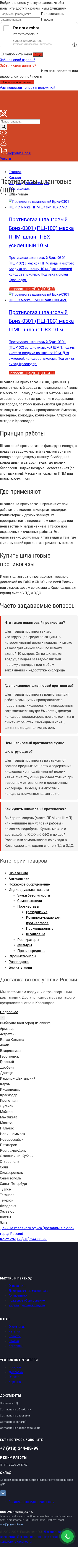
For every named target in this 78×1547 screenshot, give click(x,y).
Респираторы (28, 940)
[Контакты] (3, 136)
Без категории (20, 967)
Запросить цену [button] (21, 289)
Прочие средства (31, 951)
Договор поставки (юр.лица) (37, 1537)
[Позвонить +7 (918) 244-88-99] (67, 1536)
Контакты (8, 1239)
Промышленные (40, 928)
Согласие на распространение (20, 1427)
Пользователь (52, 14)
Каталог (14, 1331)
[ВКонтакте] (3, 1493)
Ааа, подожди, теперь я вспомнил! (27, 87)
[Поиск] (3, 127)
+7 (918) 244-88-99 (32, 1239)
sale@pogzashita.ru (11, 1524)
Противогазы (28, 906)
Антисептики (19, 879)
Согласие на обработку (15, 1409)
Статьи (14, 1341)
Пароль (47, 19)
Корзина (15, 1382)
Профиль (15, 1367)
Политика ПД (9, 1403)
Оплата (14, 1377)
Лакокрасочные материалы (28, 1290)
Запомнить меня (18, 54)
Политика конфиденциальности (32, 1501)
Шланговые (35, 934)
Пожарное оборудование (29, 884)
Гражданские (36, 912)
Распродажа (19, 962)
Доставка (16, 1372)
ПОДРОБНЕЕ (44, 289)
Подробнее (9, 1012)
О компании (17, 1326)
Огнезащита (18, 873)
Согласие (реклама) (13, 1421)
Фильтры (24, 945)
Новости (15, 1336)
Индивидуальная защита (29, 890)
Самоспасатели (29, 901)
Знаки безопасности (33, 895)
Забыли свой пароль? (17, 60)
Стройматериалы (22, 956)
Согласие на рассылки (15, 1415)
